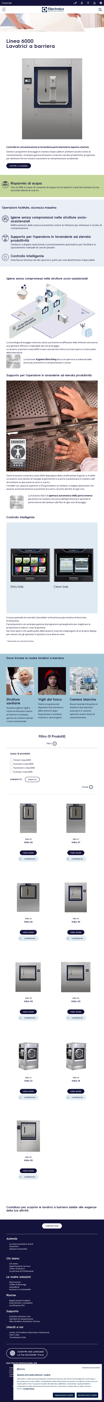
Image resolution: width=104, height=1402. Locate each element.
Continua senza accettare (91, 1367)
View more (28, 853)
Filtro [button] (49, 743)
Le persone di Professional (21, 1271)
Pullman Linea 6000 (23, 771)
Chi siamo (13, 1263)
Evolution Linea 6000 (23, 764)
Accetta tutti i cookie (87, 1395)
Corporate (7, 3)
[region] (57, 1382)
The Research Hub (17, 1337)
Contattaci (52, 1226)
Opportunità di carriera (19, 1266)
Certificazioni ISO (17, 1305)
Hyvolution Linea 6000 (24, 767)
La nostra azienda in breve (21, 1244)
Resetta (32, 779)
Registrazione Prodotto (19, 1300)
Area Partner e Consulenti (21, 1303)
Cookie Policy (28, 1388)
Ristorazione (15, 1282)
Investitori (14, 1246)
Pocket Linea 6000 (22, 760)
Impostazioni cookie (64, 1395)
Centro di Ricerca (17, 1268)
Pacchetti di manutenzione (21, 1319)
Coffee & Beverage (17, 1284)
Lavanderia (14, 1287)
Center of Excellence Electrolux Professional (29, 1332)
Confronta (29, 859)
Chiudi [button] (85, 786)
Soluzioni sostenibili (18, 1249)
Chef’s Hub (14, 1334)
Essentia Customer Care (20, 1316)
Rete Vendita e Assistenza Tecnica (24, 1321)
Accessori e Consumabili (20, 1289)
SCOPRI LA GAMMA (19, 166)
